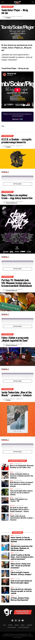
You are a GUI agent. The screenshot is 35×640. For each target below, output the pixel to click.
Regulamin (29, 625)
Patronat (10, 625)
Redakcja (8, 17)
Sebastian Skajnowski (11, 203)
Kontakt (23, 625)
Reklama (17, 625)
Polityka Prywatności (23, 627)
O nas (4, 625)
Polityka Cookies (12, 627)
